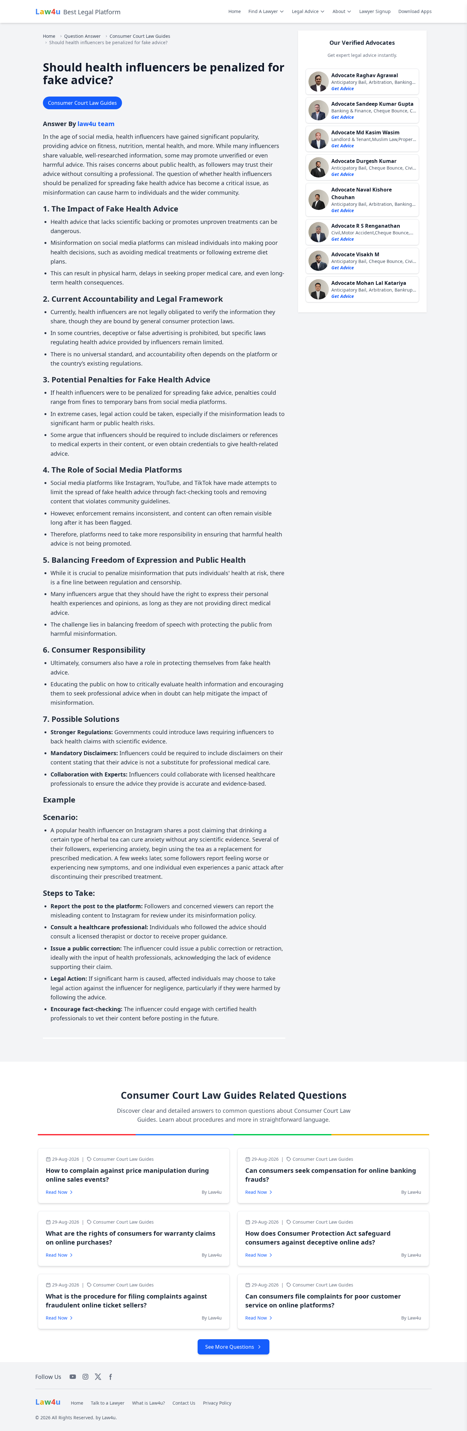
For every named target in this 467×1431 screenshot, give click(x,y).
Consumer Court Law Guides (140, 36)
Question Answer (82, 36)
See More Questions (229, 1346)
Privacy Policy (217, 1403)
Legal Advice (305, 11)
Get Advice (342, 88)
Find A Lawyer (263, 11)
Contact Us (184, 1403)
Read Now (56, 1192)
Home (234, 11)
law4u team (96, 123)
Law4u (109, 1417)
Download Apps (415, 11)
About (339, 11)
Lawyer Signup (375, 11)
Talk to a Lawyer (108, 1403)
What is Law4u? (148, 1403)
